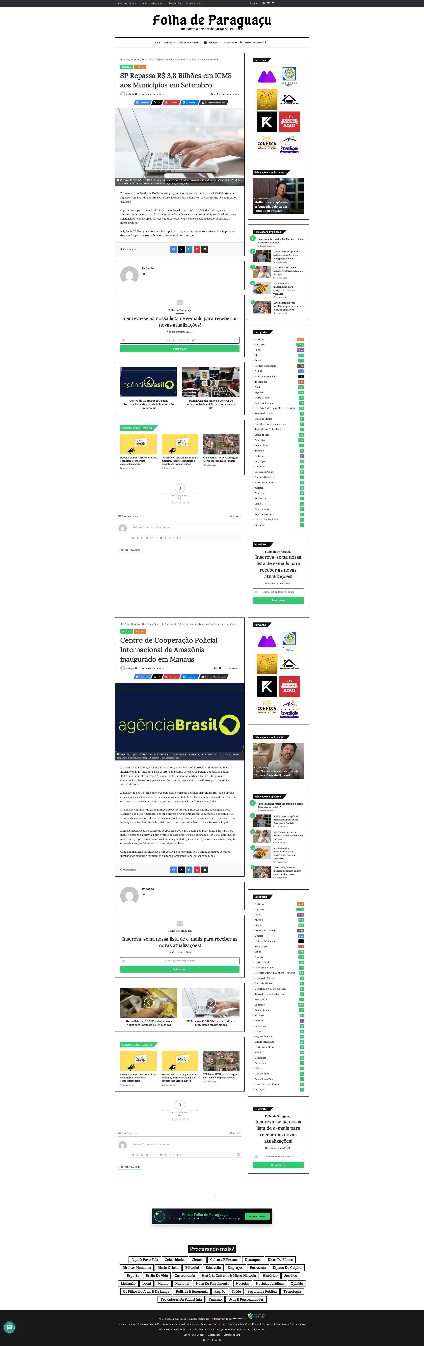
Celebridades (262, 445)
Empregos (260, 461)
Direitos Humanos (264, 477)
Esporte (259, 392)
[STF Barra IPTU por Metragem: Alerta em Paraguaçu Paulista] (221, 444)
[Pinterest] (197, 249)
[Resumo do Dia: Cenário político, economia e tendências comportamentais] (138, 444)
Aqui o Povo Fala (264, 514)
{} (174, 538)
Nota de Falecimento (189, 42)
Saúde (258, 387)
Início (157, 42)
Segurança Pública (264, 472)
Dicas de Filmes (263, 418)
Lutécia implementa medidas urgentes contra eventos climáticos (287, 306)
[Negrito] (133, 538)
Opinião (259, 371)
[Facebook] (173, 249)
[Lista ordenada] (151, 538)
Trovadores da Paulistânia (269, 429)
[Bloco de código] (165, 538)
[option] (278, 196)
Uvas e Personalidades (267, 519)
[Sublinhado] (142, 538)
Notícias (168, 42)
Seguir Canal (257, 1216)
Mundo (259, 355)
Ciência (259, 503)
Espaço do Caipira (265, 413)
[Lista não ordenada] (156, 538)
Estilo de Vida (262, 434)
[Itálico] (137, 538)
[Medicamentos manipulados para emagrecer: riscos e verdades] (262, 288)
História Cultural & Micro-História (275, 408)
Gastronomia (262, 509)
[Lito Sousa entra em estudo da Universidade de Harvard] (262, 272)
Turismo (259, 450)
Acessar (237, 516)
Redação (130, 94)
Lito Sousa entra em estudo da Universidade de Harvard (288, 271)
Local (258, 349)
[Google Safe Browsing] (256, 1319)
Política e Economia (265, 366)
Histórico (260, 466)
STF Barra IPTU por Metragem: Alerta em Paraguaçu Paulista (220, 459)
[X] (181, 249)
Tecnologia (261, 381)
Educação (260, 440)
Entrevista (260, 498)
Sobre (144, 3)
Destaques (212, 42)
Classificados (174, 3)
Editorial (259, 456)
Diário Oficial (262, 397)
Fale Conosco (157, 3)
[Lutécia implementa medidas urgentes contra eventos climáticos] (262, 307)
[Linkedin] (189, 249)
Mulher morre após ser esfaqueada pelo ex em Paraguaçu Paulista (286, 255)
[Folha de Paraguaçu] (212, 21)
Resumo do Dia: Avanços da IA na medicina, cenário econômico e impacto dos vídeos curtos (180, 460)
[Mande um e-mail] (136, 94)
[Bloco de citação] (161, 538)
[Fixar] (147, 538)
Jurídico (259, 487)
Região (258, 360)
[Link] (170, 538)
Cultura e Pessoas (264, 403)
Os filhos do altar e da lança (270, 424)
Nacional (146, 59)
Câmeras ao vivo (193, 3)
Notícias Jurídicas (264, 482)
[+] (179, 538)
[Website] (144, 274)
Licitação (260, 525)
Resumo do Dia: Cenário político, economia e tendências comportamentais (138, 460)
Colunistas (229, 42)
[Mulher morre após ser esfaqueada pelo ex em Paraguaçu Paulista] (262, 256)
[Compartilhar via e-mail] (204, 249)
